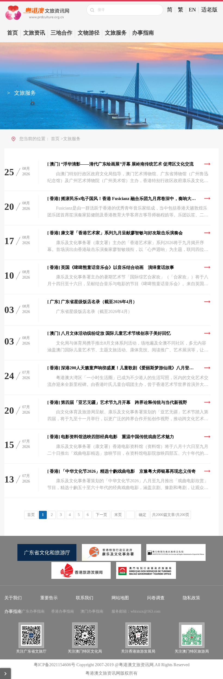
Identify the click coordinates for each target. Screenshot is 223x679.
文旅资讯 (34, 33)
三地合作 (61, 33)
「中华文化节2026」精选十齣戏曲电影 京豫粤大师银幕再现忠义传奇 (121, 471)
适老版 (209, 10)
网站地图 (120, 597)
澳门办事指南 (91, 611)
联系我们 (84, 597)
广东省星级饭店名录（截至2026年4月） (92, 301)
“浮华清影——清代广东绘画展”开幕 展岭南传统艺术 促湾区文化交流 (120, 164)
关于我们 (13, 597)
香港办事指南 (62, 611)
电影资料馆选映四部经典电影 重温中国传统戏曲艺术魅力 (110, 436)
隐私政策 (191, 597)
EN (192, 10)
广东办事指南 (33, 611)
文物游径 (89, 33)
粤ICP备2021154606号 (54, 664)
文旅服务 (116, 33)
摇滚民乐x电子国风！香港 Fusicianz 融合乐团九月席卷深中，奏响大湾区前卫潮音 (128, 198)
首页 (12, 33)
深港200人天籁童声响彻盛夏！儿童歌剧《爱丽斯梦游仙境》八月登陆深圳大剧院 (128, 367)
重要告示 (49, 597)
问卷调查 (156, 597)
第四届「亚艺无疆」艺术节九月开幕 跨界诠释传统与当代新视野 (117, 402)
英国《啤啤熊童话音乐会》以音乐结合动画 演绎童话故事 (110, 267)
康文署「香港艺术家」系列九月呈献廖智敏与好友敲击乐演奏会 (115, 233)
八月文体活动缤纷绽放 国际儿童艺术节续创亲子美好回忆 (109, 333)
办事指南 (143, 33)
